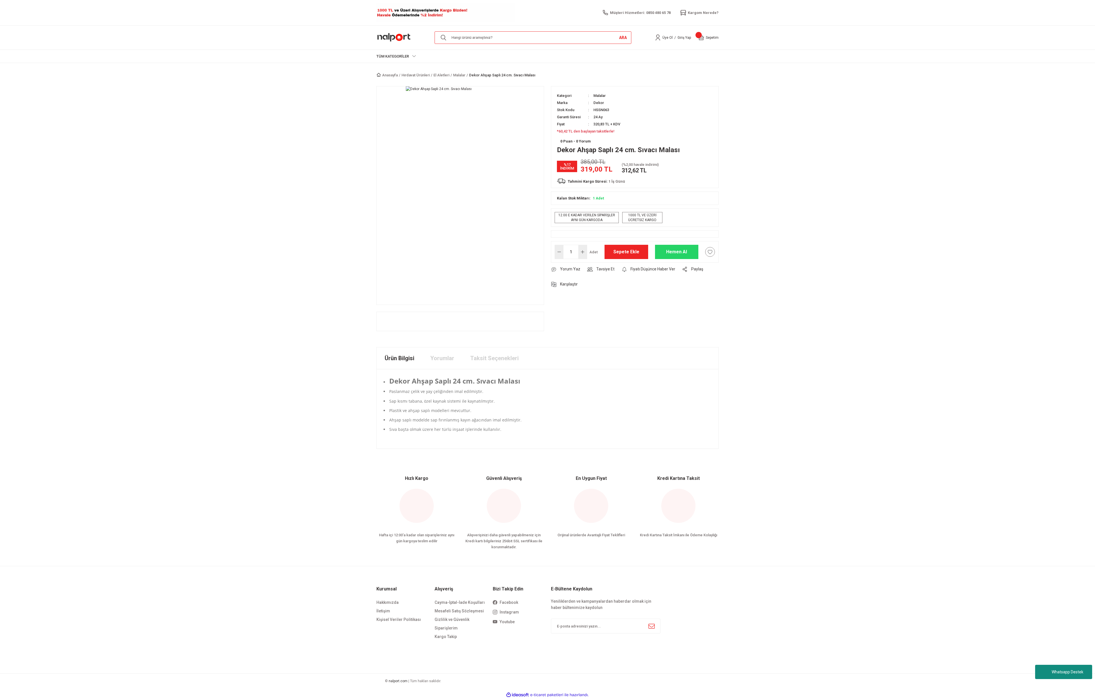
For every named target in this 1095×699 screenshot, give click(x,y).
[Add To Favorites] (710, 252)
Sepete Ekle (626, 251)
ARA (623, 37)
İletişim (383, 611)
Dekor (598, 103)
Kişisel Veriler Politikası (398, 619)
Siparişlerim (446, 628)
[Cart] (701, 37)
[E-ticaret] (546, 695)
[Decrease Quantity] (559, 252)
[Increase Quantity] (582, 252)
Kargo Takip (446, 636)
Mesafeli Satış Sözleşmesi (459, 611)
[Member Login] (657, 37)
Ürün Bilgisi (399, 358)
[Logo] (394, 37)
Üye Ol (667, 38)
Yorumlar (442, 358)
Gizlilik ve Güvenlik (452, 619)
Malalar (599, 95)
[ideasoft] (517, 695)
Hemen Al (676, 251)
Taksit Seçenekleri (494, 358)
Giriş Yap (684, 38)
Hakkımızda (387, 602)
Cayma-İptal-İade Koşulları (460, 602)
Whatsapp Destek (1067, 672)
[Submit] (651, 626)
